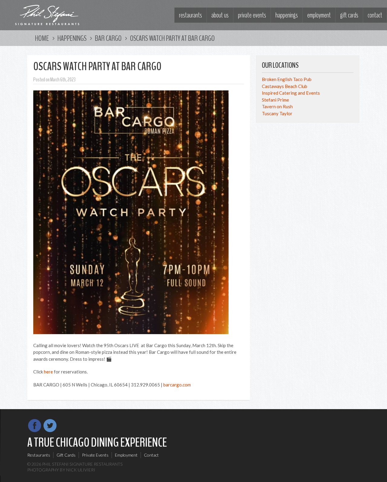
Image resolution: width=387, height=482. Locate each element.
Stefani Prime (275, 100)
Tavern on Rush (277, 106)
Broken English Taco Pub (286, 79)
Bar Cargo (108, 38)
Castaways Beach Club (284, 86)
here (48, 371)
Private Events (252, 15)
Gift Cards (349, 15)
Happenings (286, 15)
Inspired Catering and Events (291, 93)
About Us (220, 15)
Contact (375, 15)
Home (42, 38)
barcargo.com (177, 384)
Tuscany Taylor (277, 113)
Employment (319, 15)
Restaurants (190, 15)
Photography (43, 469)
